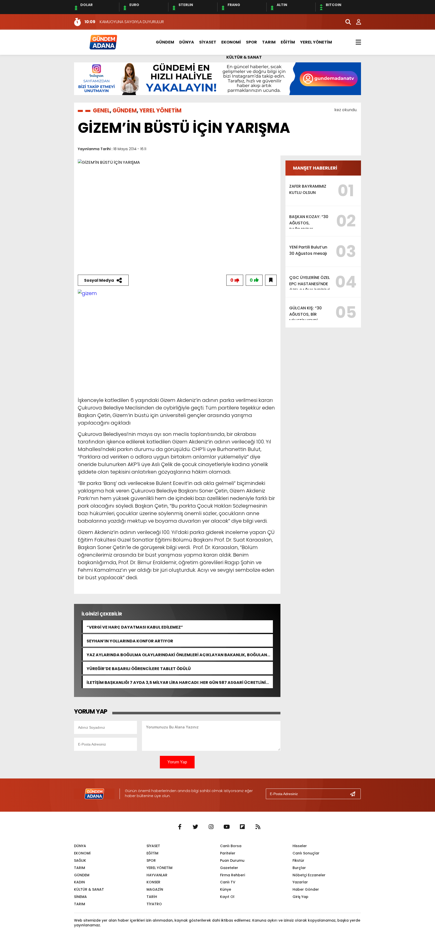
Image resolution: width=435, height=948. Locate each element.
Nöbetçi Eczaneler (309, 875)
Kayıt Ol (227, 896)
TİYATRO (154, 903)
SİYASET (207, 42)
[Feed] (257, 827)
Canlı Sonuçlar (306, 853)
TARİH (152, 896)
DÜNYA (186, 42)
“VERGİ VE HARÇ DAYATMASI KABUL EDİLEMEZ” (135, 626)
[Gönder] (355, 794)
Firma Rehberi (232, 875)
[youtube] (226, 827)
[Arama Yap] (346, 22)
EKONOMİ (231, 42)
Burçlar (299, 867)
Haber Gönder (306, 889)
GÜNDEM (165, 42)
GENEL (101, 110)
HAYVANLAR (157, 875)
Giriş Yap (300, 896)
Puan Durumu (232, 860)
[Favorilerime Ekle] (271, 280)
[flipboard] (242, 827)
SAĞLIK (80, 860)
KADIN (79, 882)
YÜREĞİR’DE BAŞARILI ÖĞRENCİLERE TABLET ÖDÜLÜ (139, 668)
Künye (225, 889)
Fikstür (298, 860)
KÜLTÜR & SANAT (244, 57)
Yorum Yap (177, 762)
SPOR (251, 42)
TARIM (269, 42)
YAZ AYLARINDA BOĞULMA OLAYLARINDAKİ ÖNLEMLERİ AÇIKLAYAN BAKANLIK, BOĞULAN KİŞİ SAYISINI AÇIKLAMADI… (177, 654)
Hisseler (300, 845)
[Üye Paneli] (356, 22)
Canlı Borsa (230, 845)
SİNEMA (80, 896)
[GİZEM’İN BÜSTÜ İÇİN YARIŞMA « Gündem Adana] (103, 42)
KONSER (153, 882)
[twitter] (195, 827)
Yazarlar (300, 882)
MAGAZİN (155, 889)
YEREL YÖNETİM (316, 42)
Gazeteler (229, 867)
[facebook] (179, 827)
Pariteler (227, 853)
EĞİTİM (288, 42)
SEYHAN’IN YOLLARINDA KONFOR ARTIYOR (130, 640)
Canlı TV (227, 882)
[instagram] (211, 827)
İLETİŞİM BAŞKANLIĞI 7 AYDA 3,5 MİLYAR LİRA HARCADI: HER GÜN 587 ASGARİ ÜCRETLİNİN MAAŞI (178, 682)
